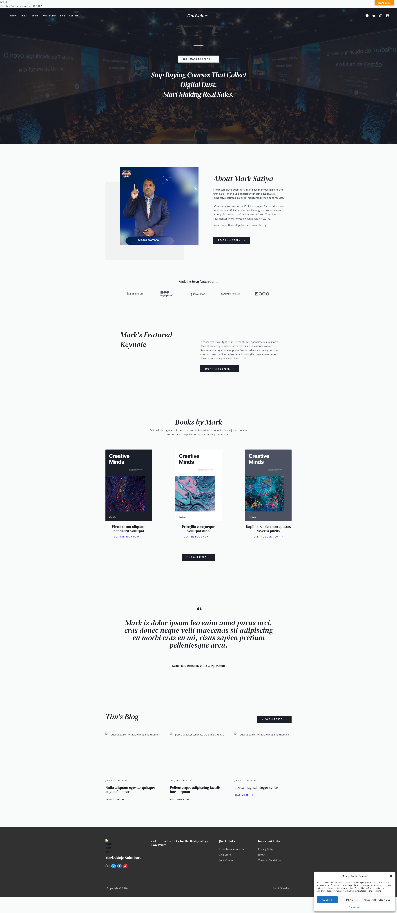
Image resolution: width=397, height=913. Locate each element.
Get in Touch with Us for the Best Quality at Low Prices (180, 843)
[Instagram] (380, 15)
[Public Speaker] (197, 15)
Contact (73, 15)
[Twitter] (373, 15)
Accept (327, 899)
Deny (350, 899)
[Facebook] (367, 15)
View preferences (377, 899)
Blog (62, 15)
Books (35, 15)
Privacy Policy (355, 907)
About (24, 15)
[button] (390, 875)
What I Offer (49, 15)
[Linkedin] (387, 15)
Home (13, 15)
